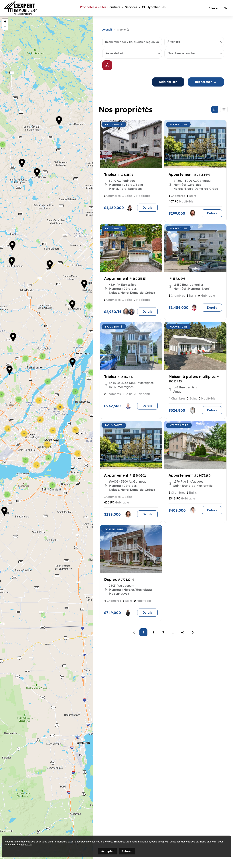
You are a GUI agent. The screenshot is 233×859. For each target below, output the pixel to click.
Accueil (107, 29)
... (173, 632)
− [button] (5, 27)
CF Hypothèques (153, 7)
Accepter (107, 851)
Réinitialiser (168, 82)
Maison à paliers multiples (192, 376)
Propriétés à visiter (93, 7)
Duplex (110, 579)
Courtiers (113, 7)
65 (182, 632)
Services (131, 7)
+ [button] (5, 21)
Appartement (181, 174)
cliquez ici (26, 844)
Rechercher (203, 82)
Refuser (127, 851)
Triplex (110, 174)
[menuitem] (225, 8)
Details (147, 207)
